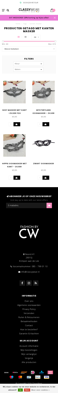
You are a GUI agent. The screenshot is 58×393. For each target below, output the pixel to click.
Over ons (29, 301)
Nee (27, 390)
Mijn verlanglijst (29, 354)
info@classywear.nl (30, 272)
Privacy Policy (29, 309)
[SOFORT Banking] (24, 372)
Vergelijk (29, 358)
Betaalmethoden (29, 321)
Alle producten (29, 362)
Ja (20, 390)
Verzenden (29, 313)
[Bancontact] (29, 377)
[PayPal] (37, 377)
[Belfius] (15, 372)
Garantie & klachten (29, 333)
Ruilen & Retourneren (29, 317)
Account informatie (29, 346)
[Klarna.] (50, 372)
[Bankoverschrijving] (6, 372)
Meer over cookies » (40, 390)
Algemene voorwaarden (29, 305)
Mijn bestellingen (29, 350)
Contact (29, 325)
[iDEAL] (32, 372)
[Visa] (46, 377)
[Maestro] (11, 377)
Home (18, 24)
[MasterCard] (20, 377)
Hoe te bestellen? (29, 329)
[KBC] (41, 372)
